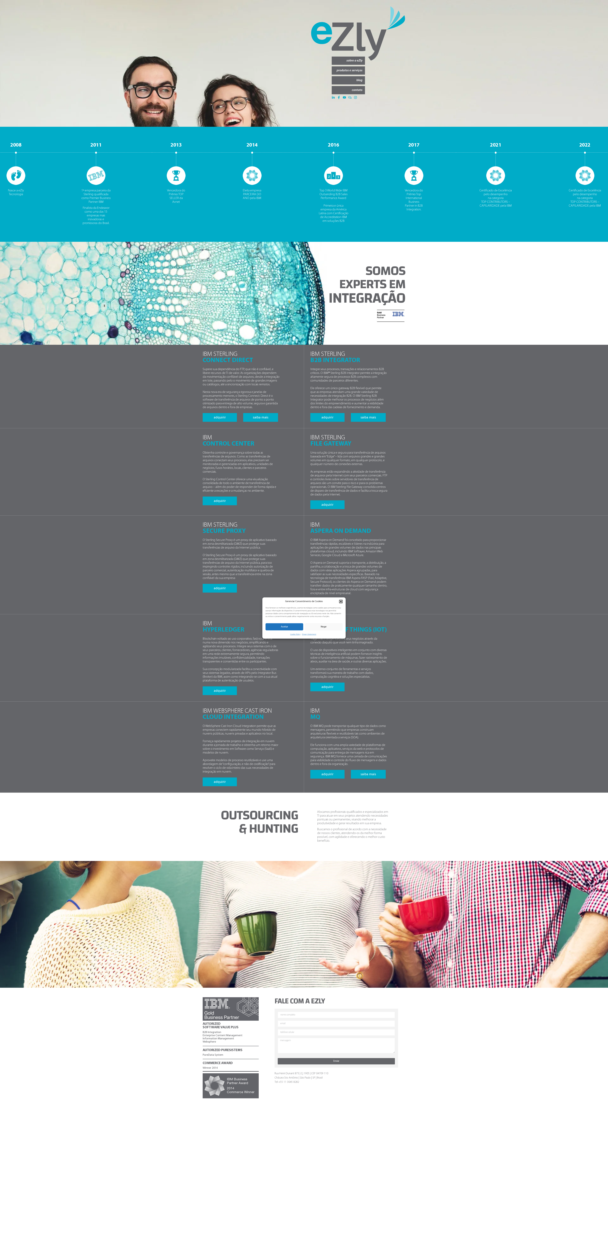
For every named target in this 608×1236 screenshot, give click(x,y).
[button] (340, 601)
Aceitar (284, 627)
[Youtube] (344, 97)
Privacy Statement (309, 634)
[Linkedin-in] (333, 97)
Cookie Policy (295, 634)
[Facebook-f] (338, 97)
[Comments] (350, 97)
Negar (324, 627)
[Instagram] (355, 97)
